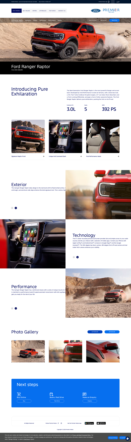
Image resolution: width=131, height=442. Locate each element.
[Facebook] (58, 423)
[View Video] (65, 40)
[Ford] (96, 10)
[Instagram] (61, 423)
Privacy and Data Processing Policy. (81, 435)
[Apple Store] (101, 423)
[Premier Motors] (111, 11)
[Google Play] (89, 423)
